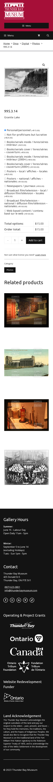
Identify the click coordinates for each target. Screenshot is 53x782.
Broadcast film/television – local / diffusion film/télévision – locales (25, 193)
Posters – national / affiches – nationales (23, 180)
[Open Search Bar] (47, 35)
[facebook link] (5, 600)
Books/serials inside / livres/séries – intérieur (26, 143)
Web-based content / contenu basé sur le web (23, 212)
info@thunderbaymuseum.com (21, 590)
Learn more (40, 254)
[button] (43, 64)
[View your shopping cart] (38, 35)
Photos (10, 270)
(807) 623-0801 (12, 587)
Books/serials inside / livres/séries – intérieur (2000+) (26, 158)
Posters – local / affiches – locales (25, 173)
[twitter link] (25, 600)
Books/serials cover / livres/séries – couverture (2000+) (26, 165)
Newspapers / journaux (25, 186)
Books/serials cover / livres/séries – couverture (26, 151)
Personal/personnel (23, 130)
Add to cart (35, 240)
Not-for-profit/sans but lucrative (25, 136)
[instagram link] (12, 600)
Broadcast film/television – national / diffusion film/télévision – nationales (25, 203)
